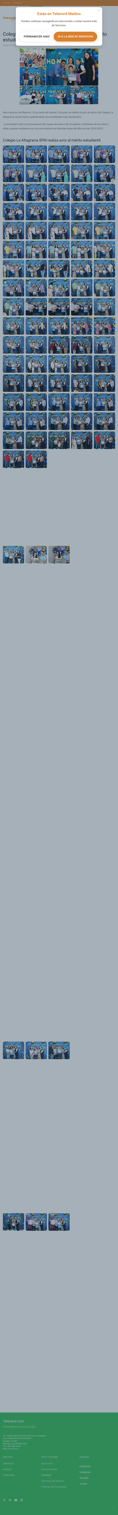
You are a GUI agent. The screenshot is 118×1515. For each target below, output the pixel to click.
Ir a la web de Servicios (75, 36)
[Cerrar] (99, 10)
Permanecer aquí (37, 36)
